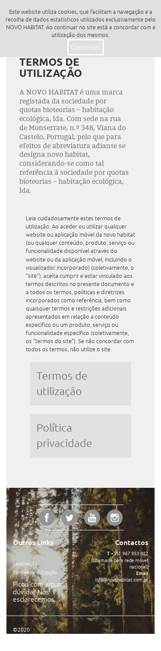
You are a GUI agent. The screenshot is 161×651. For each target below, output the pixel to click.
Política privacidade (64, 435)
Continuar (85, 47)
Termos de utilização (62, 383)
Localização (25, 563)
